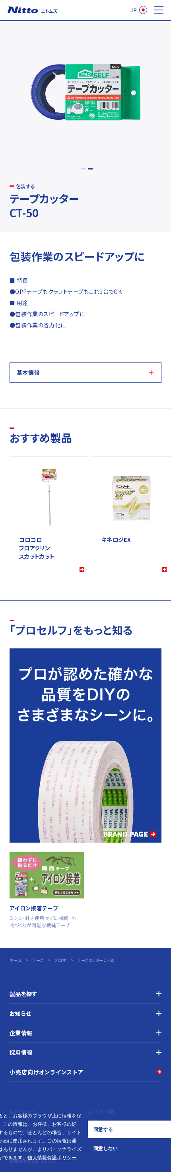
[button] (79, 1158)
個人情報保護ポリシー (52, 1157)
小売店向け (47, 1072)
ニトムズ (32, 10)
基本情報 (28, 372)
